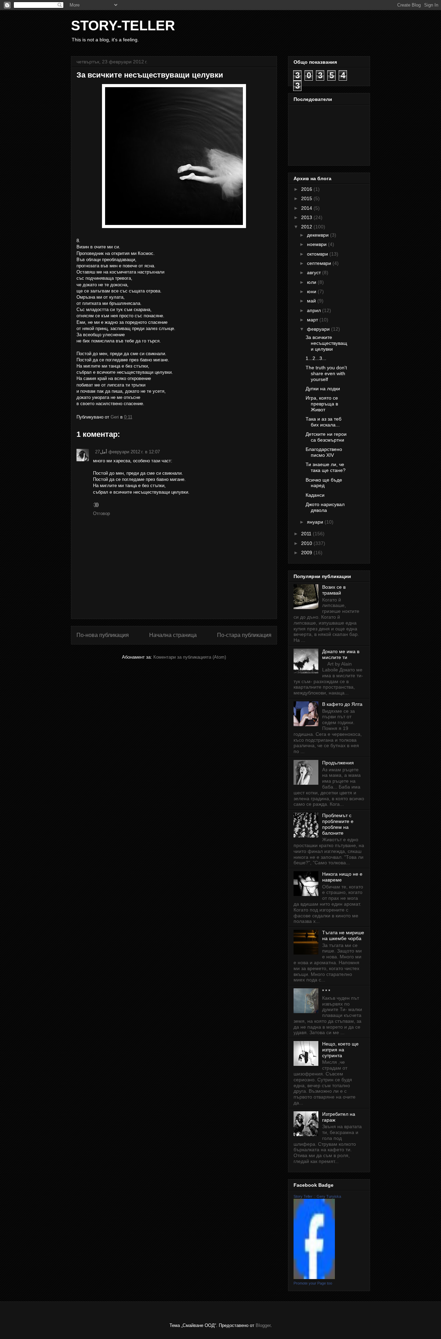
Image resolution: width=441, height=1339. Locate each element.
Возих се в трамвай (334, 590)
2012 (307, 226)
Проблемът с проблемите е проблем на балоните (337, 824)
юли (312, 282)
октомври (318, 254)
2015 (307, 198)
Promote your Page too (313, 1283)
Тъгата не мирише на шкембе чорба (343, 935)
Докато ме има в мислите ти (340, 654)
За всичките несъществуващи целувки (326, 343)
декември (318, 235)
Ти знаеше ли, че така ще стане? (326, 467)
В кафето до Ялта (342, 704)
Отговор (101, 513)
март (313, 319)
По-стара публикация (244, 635)
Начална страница (173, 635)
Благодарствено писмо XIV (324, 452)
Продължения (338, 762)
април (314, 310)
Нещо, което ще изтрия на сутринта (340, 1049)
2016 (307, 189)
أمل (103, 451)
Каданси (315, 495)
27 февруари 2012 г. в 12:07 (127, 451)
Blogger (263, 1325)
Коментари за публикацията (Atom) (189, 657)
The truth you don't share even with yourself (326, 373)
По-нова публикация (102, 635)
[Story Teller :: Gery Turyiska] (314, 1277)
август (314, 272)
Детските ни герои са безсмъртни (326, 437)
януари (316, 522)
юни (312, 291)
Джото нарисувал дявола (325, 507)
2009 (307, 552)
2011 (307, 533)
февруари (319, 329)
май (312, 300)
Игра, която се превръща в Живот (322, 403)
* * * (326, 991)
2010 (307, 543)
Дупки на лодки (323, 388)
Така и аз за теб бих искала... (323, 422)
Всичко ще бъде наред (324, 482)
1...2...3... (316, 358)
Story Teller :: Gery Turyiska (317, 1196)
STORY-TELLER (123, 25)
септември (319, 263)
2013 (307, 217)
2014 (307, 208)
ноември (317, 244)
